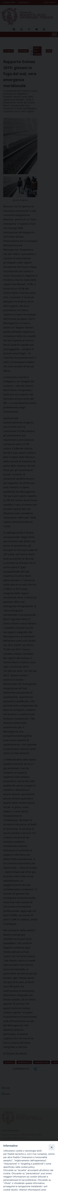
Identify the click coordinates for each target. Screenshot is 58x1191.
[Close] (51, 1147)
